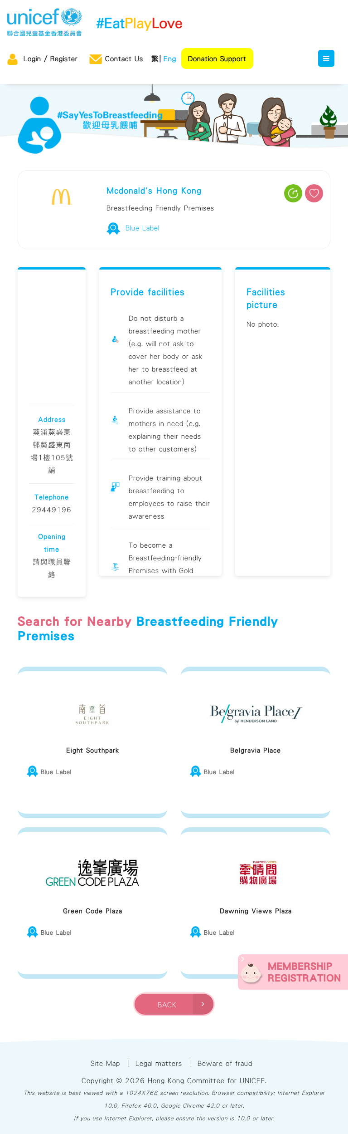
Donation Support (217, 58)
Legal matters (158, 1063)
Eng (170, 58)
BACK (170, 1004)
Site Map (105, 1063)
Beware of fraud (225, 1063)
